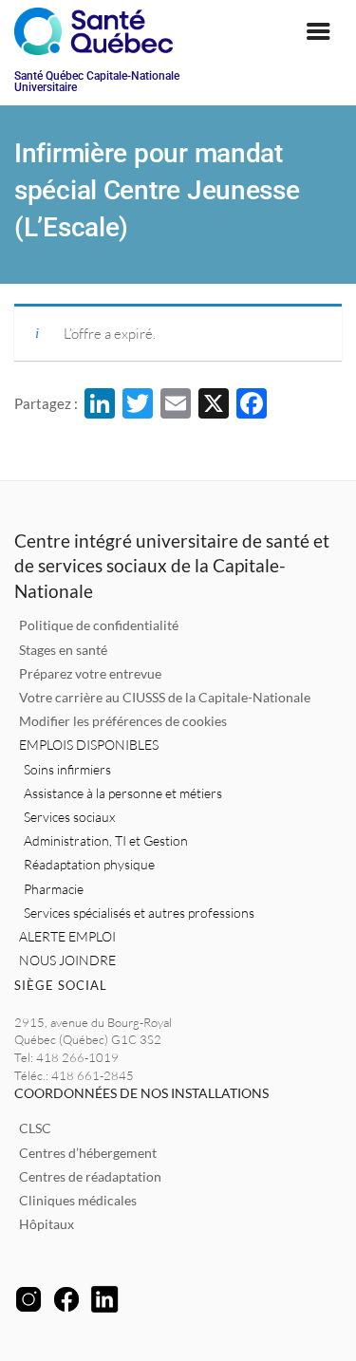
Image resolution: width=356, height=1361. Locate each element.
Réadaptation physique (89, 864)
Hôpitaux (46, 1224)
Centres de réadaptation (90, 1176)
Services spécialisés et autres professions (139, 912)
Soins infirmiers (67, 769)
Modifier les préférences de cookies (123, 721)
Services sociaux (69, 817)
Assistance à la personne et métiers (123, 793)
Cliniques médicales (78, 1200)
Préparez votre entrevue (90, 673)
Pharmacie (54, 889)
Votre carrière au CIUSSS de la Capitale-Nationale (164, 697)
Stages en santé (63, 650)
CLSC (35, 1128)
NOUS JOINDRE (67, 960)
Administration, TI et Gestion (106, 840)
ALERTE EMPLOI (67, 936)
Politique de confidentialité (98, 625)
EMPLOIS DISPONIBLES (89, 744)
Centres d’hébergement (88, 1153)
